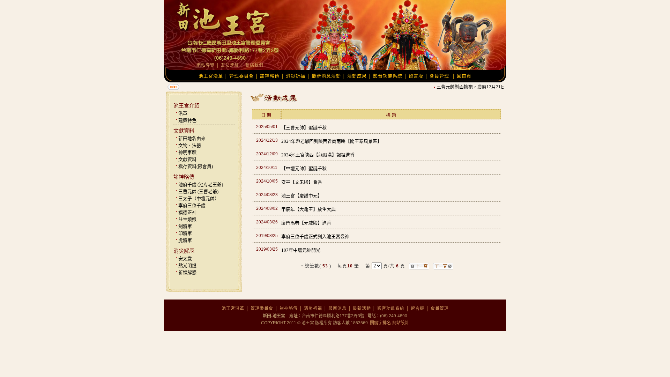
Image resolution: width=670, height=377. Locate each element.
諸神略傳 (270, 76)
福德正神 (187, 212)
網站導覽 (205, 65)
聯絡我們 (254, 65)
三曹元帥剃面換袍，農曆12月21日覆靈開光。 (479, 86)
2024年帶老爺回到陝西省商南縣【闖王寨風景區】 (331, 141)
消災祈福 (295, 76)
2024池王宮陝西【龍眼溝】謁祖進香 (318, 154)
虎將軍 (185, 240)
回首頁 (464, 76)
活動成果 (357, 76)
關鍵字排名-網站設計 (389, 322)
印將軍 (185, 233)
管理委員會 (241, 76)
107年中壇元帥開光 (300, 250)
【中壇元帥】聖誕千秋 (304, 168)
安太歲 (185, 258)
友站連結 (230, 65)
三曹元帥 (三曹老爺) (198, 191)
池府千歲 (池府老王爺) (200, 184)
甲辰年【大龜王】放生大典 (308, 209)
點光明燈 (187, 265)
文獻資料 (187, 159)
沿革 (182, 113)
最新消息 (337, 308)
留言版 (416, 76)
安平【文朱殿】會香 (301, 182)
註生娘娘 (187, 219)
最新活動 (362, 308)
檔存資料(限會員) (195, 166)
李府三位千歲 (192, 205)
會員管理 (439, 76)
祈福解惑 (187, 272)
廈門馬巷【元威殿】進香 (306, 223)
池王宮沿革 (211, 76)
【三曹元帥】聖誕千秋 (304, 127)
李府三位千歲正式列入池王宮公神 (315, 236)
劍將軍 (185, 226)
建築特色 (187, 120)
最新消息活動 (326, 76)
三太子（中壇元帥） (198, 198)
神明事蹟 (187, 152)
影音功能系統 (387, 76)
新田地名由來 (192, 138)
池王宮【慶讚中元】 (301, 195)
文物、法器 (189, 145)
